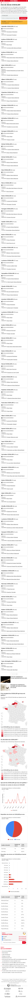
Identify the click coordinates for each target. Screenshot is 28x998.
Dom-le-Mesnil (10, 553)
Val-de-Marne (21, 450)
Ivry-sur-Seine (10, 463)
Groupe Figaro (24, 981)
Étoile (8, 589)
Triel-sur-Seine (10, 446)
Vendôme (9, 126)
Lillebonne (9, 385)
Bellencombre (10, 576)
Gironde (14, 204)
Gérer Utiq (12, 981)
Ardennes (18, 550)
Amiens (9, 217)
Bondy (8, 123)
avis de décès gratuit (16, 21)
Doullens (9, 269)
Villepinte (10, 398)
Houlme (9, 84)
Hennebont (9, 31)
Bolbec (8, 175)
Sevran (8, 514)
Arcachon (9, 592)
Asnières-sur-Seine (11, 527)
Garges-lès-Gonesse (11, 563)
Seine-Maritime (19, 57)
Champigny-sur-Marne (12, 450)
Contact (24, 979)
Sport (4, 938)
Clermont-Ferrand (11, 566)
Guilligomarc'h (10, 307)
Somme (20, 188)
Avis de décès (6, 3)
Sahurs (8, 162)
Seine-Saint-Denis (14, 123)
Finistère (14, 35)
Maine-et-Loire (14, 437)
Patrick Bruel (5, 952)
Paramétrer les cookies (5, 981)
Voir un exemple (22, 936)
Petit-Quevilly (10, 282)
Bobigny (9, 253)
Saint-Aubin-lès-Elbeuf (12, 631)
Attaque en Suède (6, 956)
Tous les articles (6, 980)
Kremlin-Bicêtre (11, 540)
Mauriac (9, 139)
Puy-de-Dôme (19, 566)
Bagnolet (9, 579)
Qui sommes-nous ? (5, 979)
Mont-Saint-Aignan (11, 57)
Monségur (9, 204)
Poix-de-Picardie (10, 291)
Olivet (8, 488)
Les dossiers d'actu (7, 940)
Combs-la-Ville (10, 48)
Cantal (12, 139)
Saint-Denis (10, 346)
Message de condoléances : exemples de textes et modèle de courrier (18, 686)
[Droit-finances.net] (20, 991)
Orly (8, 501)
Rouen (8, 101)
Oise (16, 265)
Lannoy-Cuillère (10, 265)
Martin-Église (10, 110)
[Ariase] (7, 996)
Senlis (8, 666)
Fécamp (8, 178)
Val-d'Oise (19, 563)
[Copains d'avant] (7, 994)
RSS (10, 980)
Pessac (8, 333)
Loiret (17, 372)
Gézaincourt (9, 511)
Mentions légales (18, 981)
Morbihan (15, 31)
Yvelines (15, 359)
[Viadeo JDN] (20, 994)
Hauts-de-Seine (19, 527)
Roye (8, 191)
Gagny (8, 640)
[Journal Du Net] (7, 991)
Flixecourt (9, 330)
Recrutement (14, 980)
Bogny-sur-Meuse (11, 550)
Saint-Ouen (9, 369)
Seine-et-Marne (17, 48)
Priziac (8, 240)
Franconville (9, 669)
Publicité (21, 979)
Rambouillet (10, 359)
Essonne (18, 472)
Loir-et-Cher (15, 126)
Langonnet (9, 201)
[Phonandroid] (20, 996)
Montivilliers (9, 230)
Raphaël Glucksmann (7, 957)
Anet (8, 243)
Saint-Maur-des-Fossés (12, 476)
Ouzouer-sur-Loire (11, 372)
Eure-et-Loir (12, 243)
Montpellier (10, 424)
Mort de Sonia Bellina (7, 951)
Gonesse (9, 602)
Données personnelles (21, 980)
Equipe (11, 979)
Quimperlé (9, 35)
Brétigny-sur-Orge (11, 472)
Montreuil (9, 256)
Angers (8, 437)
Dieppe (8, 60)
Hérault (14, 424)
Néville (8, 75)
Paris (8, 44)
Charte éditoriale (16, 979)
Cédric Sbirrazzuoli (6, 954)
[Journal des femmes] (7, 988)
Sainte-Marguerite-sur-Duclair (14, 70)
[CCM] (20, 988)
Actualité (5, 936)
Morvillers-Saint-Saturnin (12, 188)
